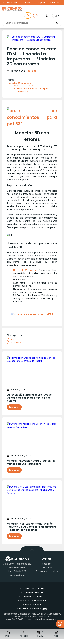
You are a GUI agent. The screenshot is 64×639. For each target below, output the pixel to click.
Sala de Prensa (19, 342)
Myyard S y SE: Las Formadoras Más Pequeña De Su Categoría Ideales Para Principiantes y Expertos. (31, 527)
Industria (7, 2)
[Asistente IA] (27, 15)
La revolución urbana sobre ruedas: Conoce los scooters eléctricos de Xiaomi (29, 398)
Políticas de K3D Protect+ (32, 596)
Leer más (14, 407)
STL (33, 2)
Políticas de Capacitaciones (32, 600)
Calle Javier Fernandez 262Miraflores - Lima (17, 565)
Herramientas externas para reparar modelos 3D (33, 89)
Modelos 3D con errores (20, 83)
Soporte (41, 2)
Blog (34, 70)
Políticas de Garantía (32, 592)
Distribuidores (54, 2)
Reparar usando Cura (26, 86)
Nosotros (47, 563)
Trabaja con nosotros (47, 571)
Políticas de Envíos (32, 604)
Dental (17, 2)
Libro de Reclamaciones (29, 608)
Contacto (47, 567)
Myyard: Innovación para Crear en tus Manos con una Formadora (31, 462)
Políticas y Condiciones (32, 588)
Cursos (26, 2)
